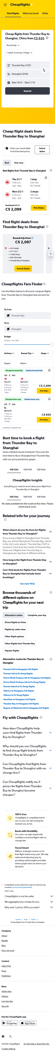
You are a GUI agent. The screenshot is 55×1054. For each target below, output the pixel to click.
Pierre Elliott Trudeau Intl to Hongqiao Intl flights (27, 678)
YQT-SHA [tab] (41, 469)
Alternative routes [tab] (13, 615)
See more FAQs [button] (27, 583)
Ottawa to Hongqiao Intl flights (18, 690)
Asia (26, 919)
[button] (5, 4)
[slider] (52, 344)
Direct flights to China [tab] (15, 622)
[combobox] (30, 315)
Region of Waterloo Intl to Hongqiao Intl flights (26, 708)
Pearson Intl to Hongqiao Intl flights (20, 669)
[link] (23, 268)
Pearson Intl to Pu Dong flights (18, 673)
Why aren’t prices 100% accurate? (22, 907)
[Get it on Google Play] (10, 1023)
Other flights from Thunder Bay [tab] (20, 643)
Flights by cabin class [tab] (15, 629)
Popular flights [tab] (12, 650)
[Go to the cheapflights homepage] (21, 4)
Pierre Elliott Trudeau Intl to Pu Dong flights (24, 682)
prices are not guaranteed (22, 887)
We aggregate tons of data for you (22, 901)
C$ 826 (39, 38)
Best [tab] (7, 162)
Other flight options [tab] (14, 636)
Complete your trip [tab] (37, 615)
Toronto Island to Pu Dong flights (19, 686)
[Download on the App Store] (28, 1023)
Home (18, 919)
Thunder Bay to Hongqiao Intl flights (21, 703)
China (33, 919)
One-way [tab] (18, 162)
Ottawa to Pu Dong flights (16, 695)
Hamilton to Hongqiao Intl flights (19, 699)
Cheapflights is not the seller (19, 896)
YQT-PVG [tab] (27, 469)
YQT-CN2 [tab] (14, 469)
